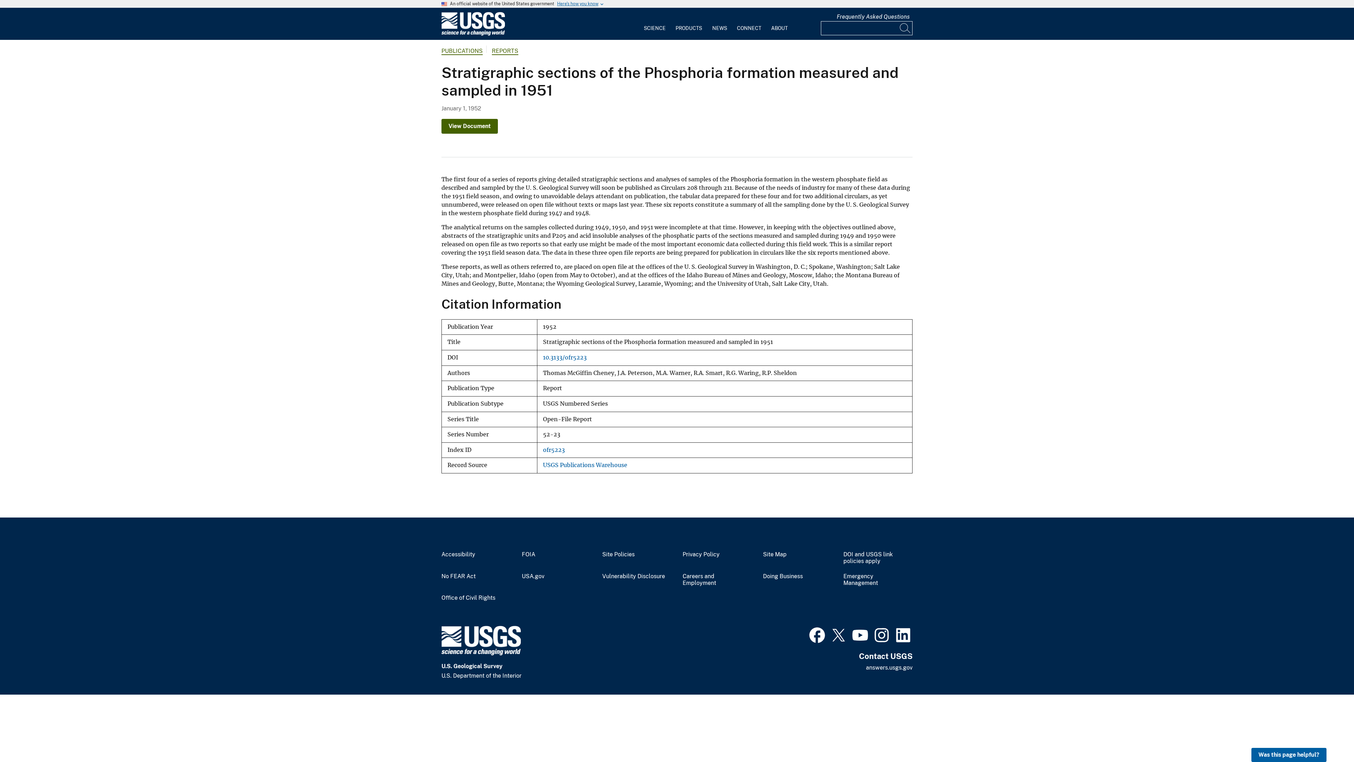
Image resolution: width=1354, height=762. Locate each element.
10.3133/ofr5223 (565, 357)
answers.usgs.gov (889, 667)
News (719, 28)
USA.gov (533, 576)
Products (689, 28)
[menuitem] (655, 24)
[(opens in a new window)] (817, 634)
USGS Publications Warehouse (585, 465)
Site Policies (618, 554)
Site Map (775, 554)
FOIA (528, 554)
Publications (462, 51)
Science (655, 28)
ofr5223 (554, 450)
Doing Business (783, 576)
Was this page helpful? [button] (1288, 754)
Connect (749, 28)
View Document (470, 126)
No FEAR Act (458, 576)
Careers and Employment (699, 579)
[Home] (473, 34)
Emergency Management (860, 579)
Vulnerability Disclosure (633, 576)
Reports (505, 51)
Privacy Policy (701, 554)
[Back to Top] (1328, 736)
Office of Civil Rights (468, 598)
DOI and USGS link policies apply (868, 557)
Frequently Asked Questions (873, 16)
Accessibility (458, 554)
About (779, 28)
